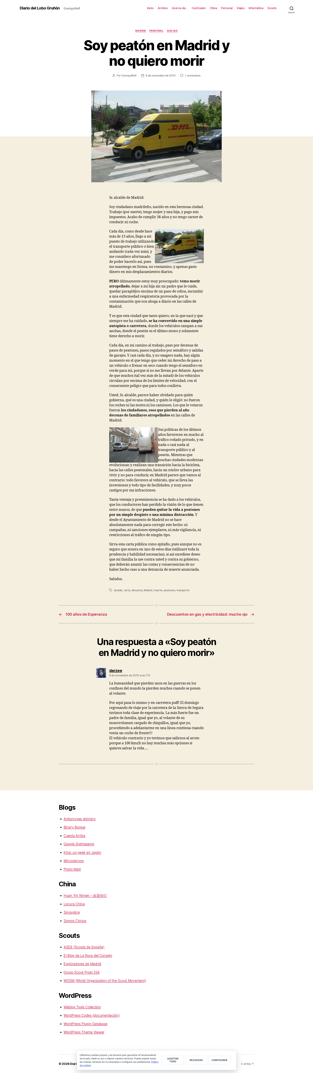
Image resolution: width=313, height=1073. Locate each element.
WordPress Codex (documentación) (92, 1015)
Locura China (74, 904)
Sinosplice (72, 912)
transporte (183, 590)
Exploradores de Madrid (82, 964)
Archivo (163, 8)
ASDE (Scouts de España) (84, 947)
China (213, 8)
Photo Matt (72, 869)
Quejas (172, 30)
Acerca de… (180, 8)
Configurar (219, 1060)
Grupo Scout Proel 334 (81, 972)
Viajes (241, 8)
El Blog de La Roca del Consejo (88, 955)
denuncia (137, 590)
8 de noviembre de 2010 (160, 75)
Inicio (150, 8)
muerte (158, 590)
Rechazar (196, 1060)
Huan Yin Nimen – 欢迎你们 (85, 895)
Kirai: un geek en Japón (82, 852)
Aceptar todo (172, 1060)
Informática (256, 8)
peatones (169, 590)
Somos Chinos (75, 921)
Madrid (140, 30)
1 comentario (193, 75)
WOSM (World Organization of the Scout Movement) (105, 981)
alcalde (118, 590)
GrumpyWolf (128, 75)
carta (127, 590)
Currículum (199, 8)
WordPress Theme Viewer (84, 1032)
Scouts (272, 8)
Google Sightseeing (79, 844)
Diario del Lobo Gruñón (40, 8)
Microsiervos (74, 861)
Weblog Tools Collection (82, 1007)
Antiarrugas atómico (80, 819)
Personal (226, 8)
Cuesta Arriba (74, 836)
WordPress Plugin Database (85, 1024)
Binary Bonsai (74, 827)
